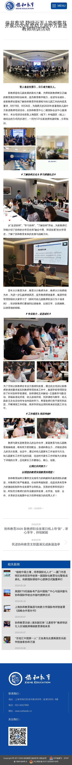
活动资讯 (38, 508)
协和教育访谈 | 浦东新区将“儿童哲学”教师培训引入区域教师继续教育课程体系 (41, 624)
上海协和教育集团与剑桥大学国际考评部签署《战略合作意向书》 (40, 609)
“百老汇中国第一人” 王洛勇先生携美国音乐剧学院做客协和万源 (40, 640)
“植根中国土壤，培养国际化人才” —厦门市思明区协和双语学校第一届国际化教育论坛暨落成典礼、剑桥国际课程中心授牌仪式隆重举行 (41, 576)
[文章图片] (9, 574)
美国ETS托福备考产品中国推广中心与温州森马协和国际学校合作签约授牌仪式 (41, 593)
